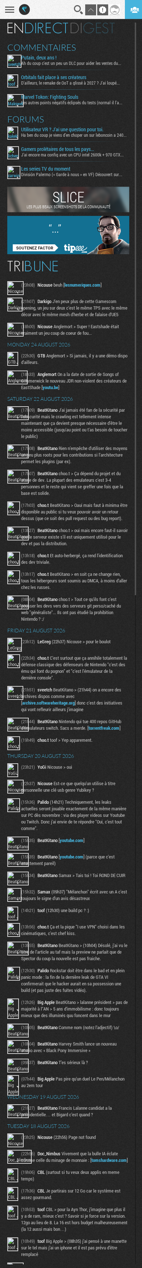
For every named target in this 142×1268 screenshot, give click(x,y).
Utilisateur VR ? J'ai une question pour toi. (62, 129)
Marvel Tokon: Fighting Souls (49, 97)
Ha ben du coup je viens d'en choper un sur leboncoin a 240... (74, 134)
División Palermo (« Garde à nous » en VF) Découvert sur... (71, 174)
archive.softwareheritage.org (48, 702)
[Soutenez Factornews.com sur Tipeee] (68, 252)
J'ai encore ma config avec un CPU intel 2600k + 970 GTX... (72, 154)
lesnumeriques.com (82, 285)
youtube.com (71, 840)
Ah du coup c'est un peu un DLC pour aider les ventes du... (71, 63)
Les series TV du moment (45, 169)
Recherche (78, 9)
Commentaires (41, 47)
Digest (92, 28)
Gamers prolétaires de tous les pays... (57, 149)
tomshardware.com (109, 1160)
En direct (37, 28)
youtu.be (50, 387)
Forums (25, 119)
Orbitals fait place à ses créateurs (53, 77)
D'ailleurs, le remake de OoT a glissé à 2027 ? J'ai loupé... (70, 82)
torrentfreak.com (103, 728)
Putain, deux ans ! (38, 58)
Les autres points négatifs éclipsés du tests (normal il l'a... (71, 102)
